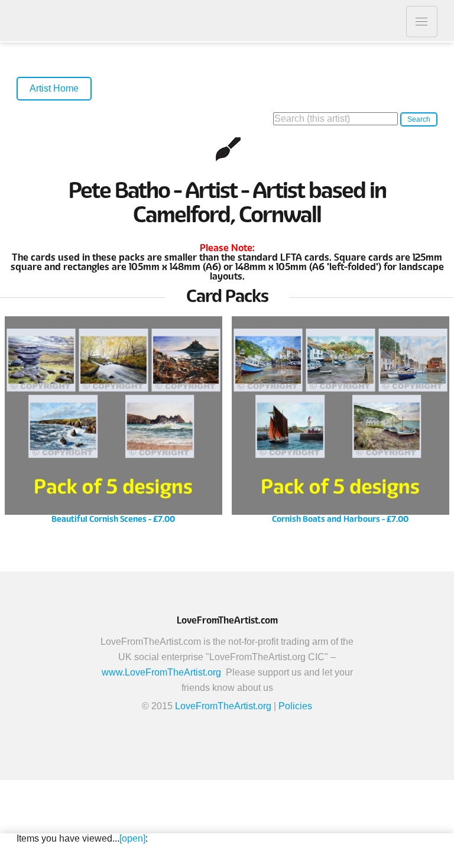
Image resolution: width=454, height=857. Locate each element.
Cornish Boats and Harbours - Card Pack (340, 424)
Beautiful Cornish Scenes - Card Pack (113, 424)
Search (418, 119)
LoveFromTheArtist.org (223, 706)
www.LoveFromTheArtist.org (161, 672)
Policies (295, 706)
